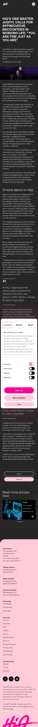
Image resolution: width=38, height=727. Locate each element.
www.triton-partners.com (11, 699)
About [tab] (30, 325)
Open (33, 4)
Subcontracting (8, 637)
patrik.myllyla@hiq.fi (10, 583)
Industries (6, 623)
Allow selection (19, 398)
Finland (5, 667)
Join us (19, 474)
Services (6, 620)
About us (6, 641)
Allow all (19, 390)
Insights (6, 630)
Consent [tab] (7, 325)
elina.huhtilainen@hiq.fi (11, 595)
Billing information (9, 644)
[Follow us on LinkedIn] (17, 678)
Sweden (6, 664)
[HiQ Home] (6, 4)
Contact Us (19, 479)
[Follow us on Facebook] (11, 678)
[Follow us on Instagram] (5, 678)
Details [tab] (19, 325)
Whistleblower (8, 651)
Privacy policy (8, 648)
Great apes (7, 611)
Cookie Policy (8, 655)
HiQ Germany (7, 607)
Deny (19, 404)
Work (5, 627)
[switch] (32, 368)
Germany (6, 671)
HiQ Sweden (7, 604)
